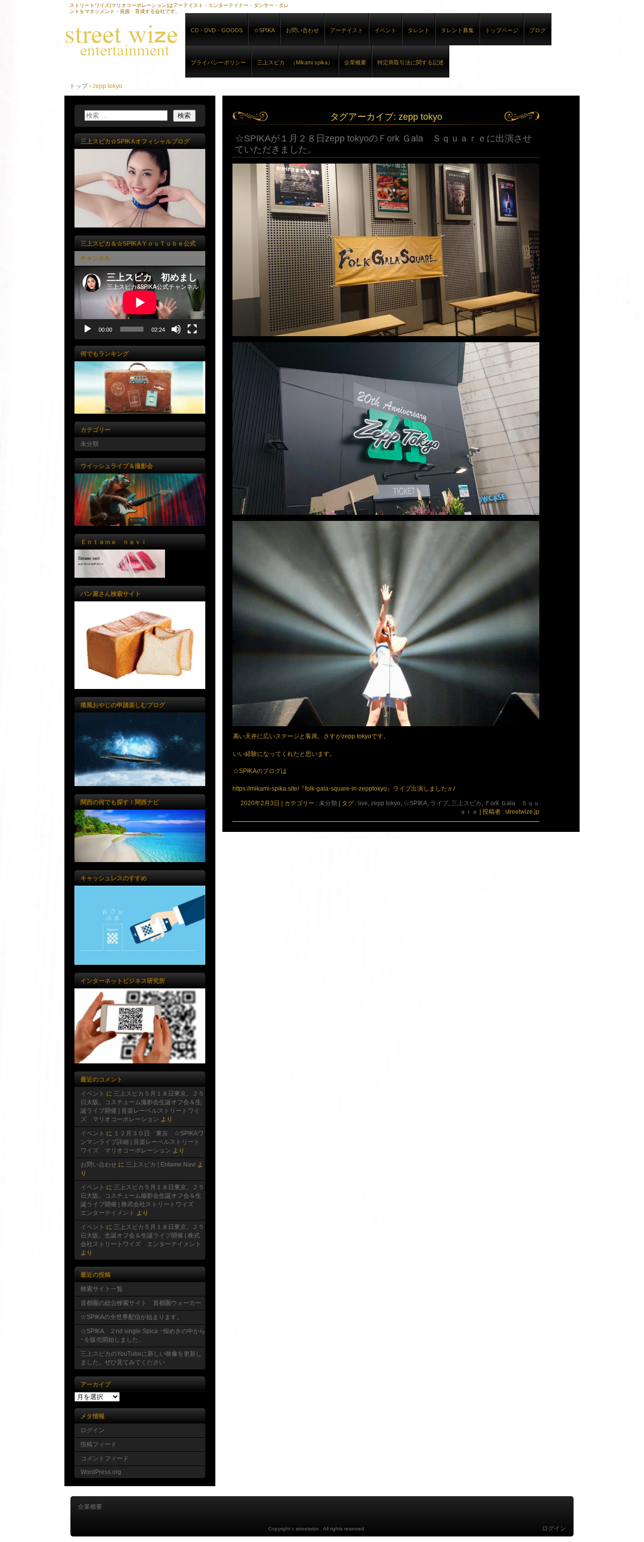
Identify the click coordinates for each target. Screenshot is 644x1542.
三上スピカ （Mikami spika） (295, 62)
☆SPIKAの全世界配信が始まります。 (131, 1317)
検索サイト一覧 (101, 1288)
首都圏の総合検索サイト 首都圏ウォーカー (140, 1302)
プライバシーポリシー (218, 62)
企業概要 (355, 62)
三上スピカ (466, 803)
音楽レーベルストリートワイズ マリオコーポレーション (180, 39)
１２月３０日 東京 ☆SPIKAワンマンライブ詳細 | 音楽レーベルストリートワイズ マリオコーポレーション (142, 1142)
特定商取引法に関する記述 (410, 62)
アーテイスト (346, 30)
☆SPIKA (264, 30)
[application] (139, 302)
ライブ (439, 803)
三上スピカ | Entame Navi (161, 1164)
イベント (385, 30)
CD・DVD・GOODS (217, 30)
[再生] (88, 329)
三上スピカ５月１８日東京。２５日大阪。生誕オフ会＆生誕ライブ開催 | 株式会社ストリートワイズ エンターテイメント (142, 1235)
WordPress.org (100, 1472)
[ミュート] (176, 329)
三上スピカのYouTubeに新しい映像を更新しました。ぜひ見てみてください (141, 1358)
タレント (419, 30)
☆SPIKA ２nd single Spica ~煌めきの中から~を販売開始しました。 (142, 1335)
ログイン (92, 1430)
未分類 (328, 803)
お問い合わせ (302, 30)
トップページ (501, 30)
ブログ (537, 30)
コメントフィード (104, 1458)
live (363, 803)
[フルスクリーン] (192, 329)
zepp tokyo (385, 803)
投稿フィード (98, 1444)
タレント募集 (457, 30)
